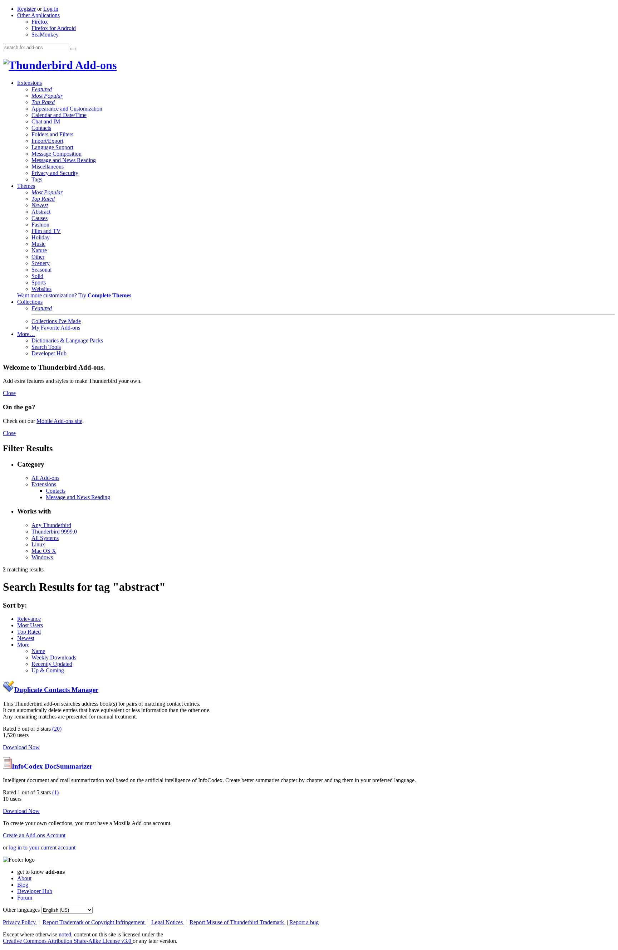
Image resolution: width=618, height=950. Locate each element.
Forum (24, 898)
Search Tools (46, 347)
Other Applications (38, 15)
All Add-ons (45, 478)
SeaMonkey (45, 34)
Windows (42, 557)
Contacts (41, 128)
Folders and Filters (52, 134)
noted (65, 934)
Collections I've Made (56, 321)
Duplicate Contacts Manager (56, 689)
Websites (41, 289)
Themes (26, 186)
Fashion (40, 224)
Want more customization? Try (74, 295)
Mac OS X (43, 551)
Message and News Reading (63, 160)
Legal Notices (167, 922)
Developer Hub (49, 353)
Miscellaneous (47, 167)
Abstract (40, 212)
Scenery (40, 263)
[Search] (73, 49)
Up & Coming (47, 670)
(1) (55, 792)
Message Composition (56, 154)
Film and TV (46, 231)
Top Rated (43, 102)
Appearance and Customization (66, 109)
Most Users (30, 625)
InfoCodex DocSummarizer (52, 766)
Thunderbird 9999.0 (54, 531)
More (23, 645)
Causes (39, 218)
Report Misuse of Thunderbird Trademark (237, 922)
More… (26, 334)
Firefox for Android (53, 28)
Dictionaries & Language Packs (67, 340)
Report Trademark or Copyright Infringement (94, 922)
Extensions (29, 83)
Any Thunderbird (51, 525)
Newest (39, 205)
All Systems (45, 538)
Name (38, 651)
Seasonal (41, 270)
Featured (41, 89)
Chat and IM (45, 121)
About (24, 878)
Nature (39, 250)
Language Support (52, 147)
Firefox (39, 22)
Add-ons (95, 65)
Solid (37, 276)
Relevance (29, 619)
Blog (22, 885)
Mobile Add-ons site (59, 421)
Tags (36, 179)
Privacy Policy (20, 922)
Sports (38, 282)
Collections (30, 302)
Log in (50, 9)
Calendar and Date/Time (59, 115)
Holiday (40, 237)
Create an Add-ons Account (34, 835)
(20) (57, 729)
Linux (38, 544)
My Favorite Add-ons (55, 328)
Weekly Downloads (53, 657)
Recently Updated (51, 664)
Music (38, 244)
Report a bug (304, 922)
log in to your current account (42, 847)
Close (9, 393)
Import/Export (47, 141)
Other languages (21, 910)
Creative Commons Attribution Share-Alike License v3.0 (68, 941)
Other (37, 257)
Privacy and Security (54, 173)
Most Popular (47, 96)
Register (26, 9)
